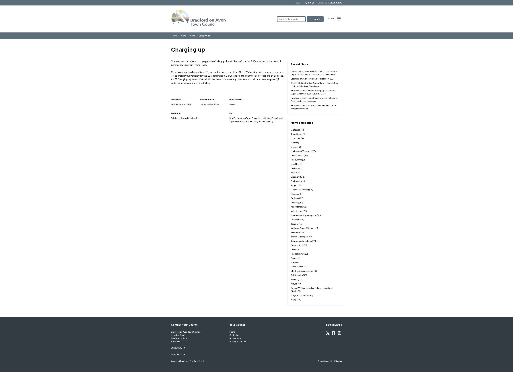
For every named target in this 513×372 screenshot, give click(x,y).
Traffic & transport (299, 236)
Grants (294, 258)
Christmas (295, 168)
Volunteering (297, 211)
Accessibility (235, 338)
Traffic (294, 172)
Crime (293, 249)
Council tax (296, 219)
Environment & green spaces (304, 215)
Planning (295, 202)
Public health (297, 275)
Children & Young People (302, 271)
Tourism (294, 223)
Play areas (295, 232)
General (294, 147)
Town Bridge (297, 134)
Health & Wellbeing (300, 189)
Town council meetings (301, 241)
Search (317, 19)
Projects (295, 185)
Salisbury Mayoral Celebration (185, 118)
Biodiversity (296, 176)
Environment (296, 181)
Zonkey (339, 361)
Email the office (178, 354)
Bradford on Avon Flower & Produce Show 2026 (313, 78)
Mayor (294, 283)
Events (294, 262)
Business (295, 198)
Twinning (295, 279)
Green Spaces (297, 266)
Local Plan (295, 164)
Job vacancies (297, 206)
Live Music (296, 138)
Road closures (297, 253)
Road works (296, 159)
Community (296, 245)
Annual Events (297, 155)
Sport (293, 142)
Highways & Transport (301, 151)
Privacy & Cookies (237, 341)
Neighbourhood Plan (300, 295)
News (232, 104)
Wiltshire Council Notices (302, 228)
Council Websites (324, 361)
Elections (295, 194)
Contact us (234, 335)
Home (297, 3)
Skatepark (295, 129)
